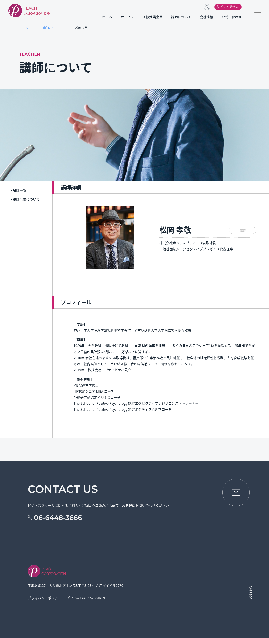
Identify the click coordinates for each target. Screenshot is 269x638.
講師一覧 (19, 190)
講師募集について (26, 199)
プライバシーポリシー (44, 597)
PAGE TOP (250, 592)
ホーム (107, 16)
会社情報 (206, 16)
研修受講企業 (152, 16)
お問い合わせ (232, 16)
